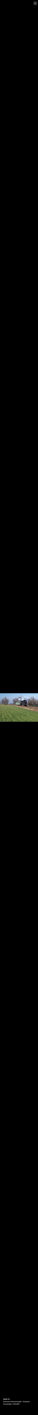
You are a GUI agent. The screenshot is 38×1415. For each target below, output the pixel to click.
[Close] (35, 3)
